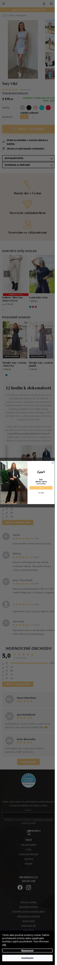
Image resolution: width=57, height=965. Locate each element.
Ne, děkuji (40, 492)
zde (4, 944)
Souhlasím (27, 958)
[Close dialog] (53, 463)
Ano (41, 488)
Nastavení (27, 950)
